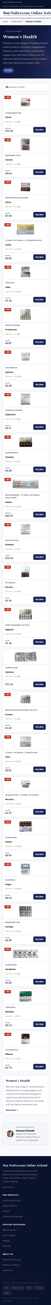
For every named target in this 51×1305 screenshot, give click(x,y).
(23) (8, 70)
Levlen (8, 245)
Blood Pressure (9, 1230)
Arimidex (9, 545)
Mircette (9, 799)
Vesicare (9, 372)
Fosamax (9, 457)
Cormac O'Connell (25, 1130)
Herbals (6, 1241)
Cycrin (8, 202)
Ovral (7, 757)
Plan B (8, 117)
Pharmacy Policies (11, 1265)
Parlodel (9, 927)
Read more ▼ (12, 1110)
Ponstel (9, 160)
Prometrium (11, 330)
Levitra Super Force (12, 1200)
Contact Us (8, 1270)
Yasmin (8, 502)
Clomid (8, 842)
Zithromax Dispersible (13, 1216)
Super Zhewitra (10, 1206)
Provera (9, 714)
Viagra (8, 884)
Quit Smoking (9, 1235)
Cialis (7, 287)
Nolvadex (9, 1012)
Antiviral (6, 1246)
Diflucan (9, 1054)
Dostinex (9, 672)
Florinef (6, 1211)
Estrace (9, 587)
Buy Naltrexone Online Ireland (25, 1165)
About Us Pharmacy (12, 1260)
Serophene (10, 969)
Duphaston (10, 414)
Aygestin (9, 629)
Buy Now (39, 130)
